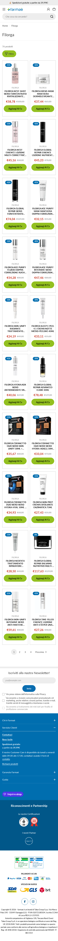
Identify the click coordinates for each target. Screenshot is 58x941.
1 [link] (14, 652)
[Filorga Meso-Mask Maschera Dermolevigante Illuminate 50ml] (42, 73)
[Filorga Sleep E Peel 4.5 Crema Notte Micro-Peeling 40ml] (42, 308)
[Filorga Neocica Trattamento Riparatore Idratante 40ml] (15, 543)
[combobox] (29, 16)
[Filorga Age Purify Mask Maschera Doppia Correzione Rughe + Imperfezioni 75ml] (42, 190)
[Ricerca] (51, 16)
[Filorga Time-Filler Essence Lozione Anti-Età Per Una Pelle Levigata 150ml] (42, 601)
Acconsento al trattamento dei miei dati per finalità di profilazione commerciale (29, 707)
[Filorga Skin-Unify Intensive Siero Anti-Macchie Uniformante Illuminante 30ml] (15, 601)
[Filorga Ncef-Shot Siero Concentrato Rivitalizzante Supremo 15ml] (15, 73)
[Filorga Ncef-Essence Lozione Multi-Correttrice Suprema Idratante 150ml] (15, 132)
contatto (6, 759)
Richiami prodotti (10, 764)
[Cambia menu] (4, 9)
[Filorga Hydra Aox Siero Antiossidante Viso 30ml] (15, 367)
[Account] (48, 9)
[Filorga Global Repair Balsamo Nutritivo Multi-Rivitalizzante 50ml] (42, 543)
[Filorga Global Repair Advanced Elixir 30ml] (42, 367)
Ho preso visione (26, 694)
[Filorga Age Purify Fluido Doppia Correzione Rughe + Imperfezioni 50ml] (15, 249)
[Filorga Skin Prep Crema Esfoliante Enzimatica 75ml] (42, 484)
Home (5, 25)
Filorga (15, 88)
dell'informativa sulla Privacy (33, 694)
